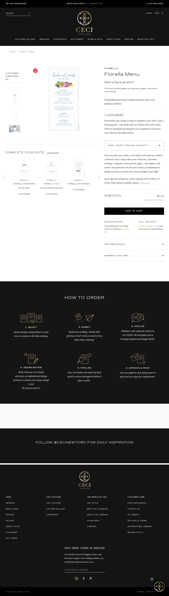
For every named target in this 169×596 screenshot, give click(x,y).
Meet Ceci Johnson (97, 509)
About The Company (97, 515)
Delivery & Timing (137, 521)
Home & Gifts (95, 39)
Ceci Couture (53, 503)
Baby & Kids (113, 39)
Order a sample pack (148, 226)
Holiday (10, 521)
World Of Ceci (145, 39)
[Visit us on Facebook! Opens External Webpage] (83, 578)
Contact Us (134, 509)
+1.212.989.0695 (154, 3)
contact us (144, 183)
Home (13, 52)
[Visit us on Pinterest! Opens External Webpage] (90, 578)
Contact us (96, 3)
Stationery (77, 39)
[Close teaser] (152, 579)
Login (149, 13)
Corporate (60, 39)
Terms (140, 592)
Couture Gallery (25, 39)
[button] (159, 586)
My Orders (133, 515)
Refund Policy (135, 532)
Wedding (44, 39)
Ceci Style (93, 503)
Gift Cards (11, 538)
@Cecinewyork (70, 442)
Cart (158, 13)
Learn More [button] (53, 153)
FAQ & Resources (137, 503)
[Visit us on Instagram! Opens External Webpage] (76, 578)
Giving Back (93, 521)
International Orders (140, 526)
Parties (128, 39)
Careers (91, 526)
